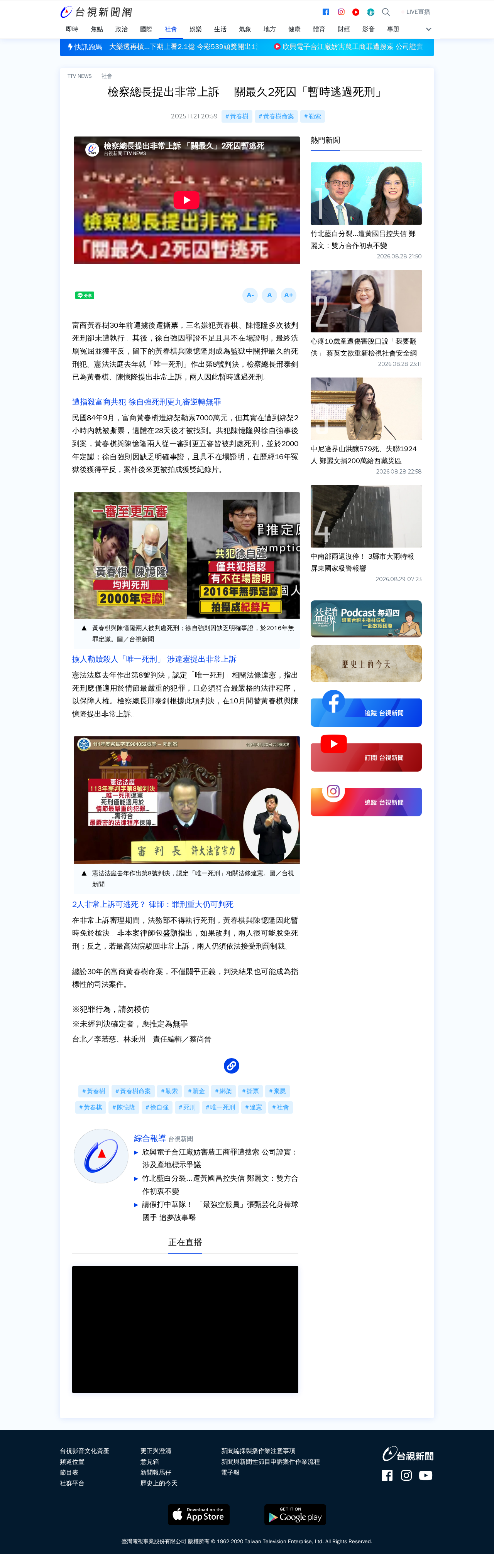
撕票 (253, 1091)
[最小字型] (250, 295)
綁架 (226, 1091)
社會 (107, 75)
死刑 (189, 1107)
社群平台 (72, 1483)
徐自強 (159, 1107)
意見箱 (149, 1462)
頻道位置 (72, 1462)
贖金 (199, 1091)
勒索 (315, 116)
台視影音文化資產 (84, 1451)
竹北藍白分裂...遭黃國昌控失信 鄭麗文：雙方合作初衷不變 (220, 1185)
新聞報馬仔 (155, 1472)
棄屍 (280, 1091)
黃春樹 (239, 116)
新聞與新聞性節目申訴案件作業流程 (270, 1462)
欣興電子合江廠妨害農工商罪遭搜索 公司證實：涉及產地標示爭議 (220, 1159)
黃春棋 (93, 1107)
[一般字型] (269, 295)
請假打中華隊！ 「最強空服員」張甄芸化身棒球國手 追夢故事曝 (220, 1211)
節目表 (69, 1472)
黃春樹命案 (278, 116)
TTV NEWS (80, 75)
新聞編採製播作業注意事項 (258, 1451)
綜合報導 (150, 1138)
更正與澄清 (155, 1451)
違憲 (256, 1107)
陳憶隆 (126, 1107)
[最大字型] (288, 295)
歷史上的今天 (159, 1483)
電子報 (230, 1472)
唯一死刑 (222, 1107)
